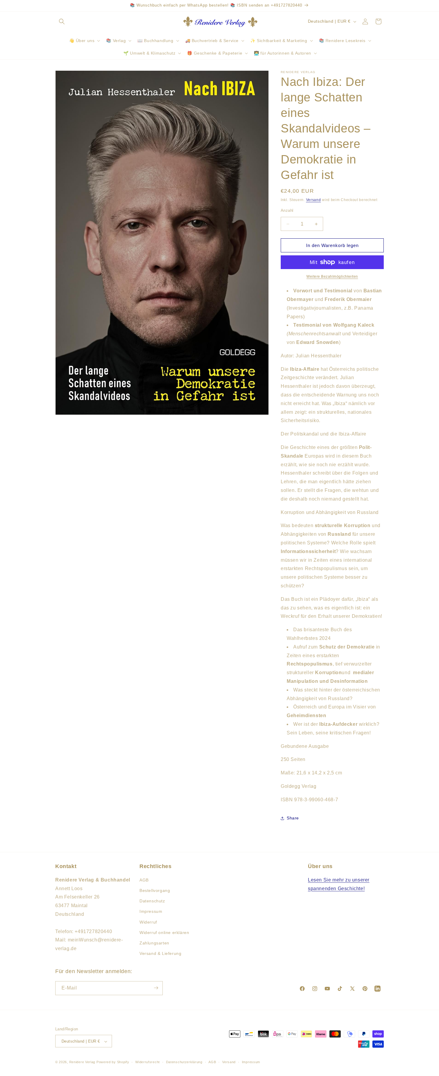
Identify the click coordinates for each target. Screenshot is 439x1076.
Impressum (150, 911)
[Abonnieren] (155, 988)
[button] (61, 21)
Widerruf (148, 922)
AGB (144, 880)
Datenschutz (152, 901)
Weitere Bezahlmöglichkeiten (332, 276)
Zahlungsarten (154, 943)
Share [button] (293, 818)
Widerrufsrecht (147, 1062)
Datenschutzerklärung (184, 1062)
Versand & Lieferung (160, 953)
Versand (313, 200)
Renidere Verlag (82, 1062)
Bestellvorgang (154, 890)
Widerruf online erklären (164, 932)
